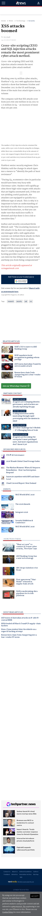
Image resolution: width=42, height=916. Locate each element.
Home (3, 21)
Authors (35, 871)
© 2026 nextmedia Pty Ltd (26, 882)
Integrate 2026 (21, 512)
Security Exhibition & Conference (24, 522)
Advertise (14, 874)
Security (31, 21)
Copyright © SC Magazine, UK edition (12, 295)
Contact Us (7, 871)
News (11, 21)
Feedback (7, 874)
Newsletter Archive (25, 874)
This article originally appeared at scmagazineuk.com (16, 267)
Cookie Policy (7, 912)
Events (6, 489)
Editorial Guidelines (25, 871)
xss (31, 301)
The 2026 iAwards (22, 504)
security (19, 301)
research (11, 301)
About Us (15, 871)
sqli (26, 301)
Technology (20, 21)
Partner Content (12, 393)
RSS (21, 877)
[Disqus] (21, 672)
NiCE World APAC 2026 (25, 495)
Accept (34, 896)
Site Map (35, 874)
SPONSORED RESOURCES (14, 449)
